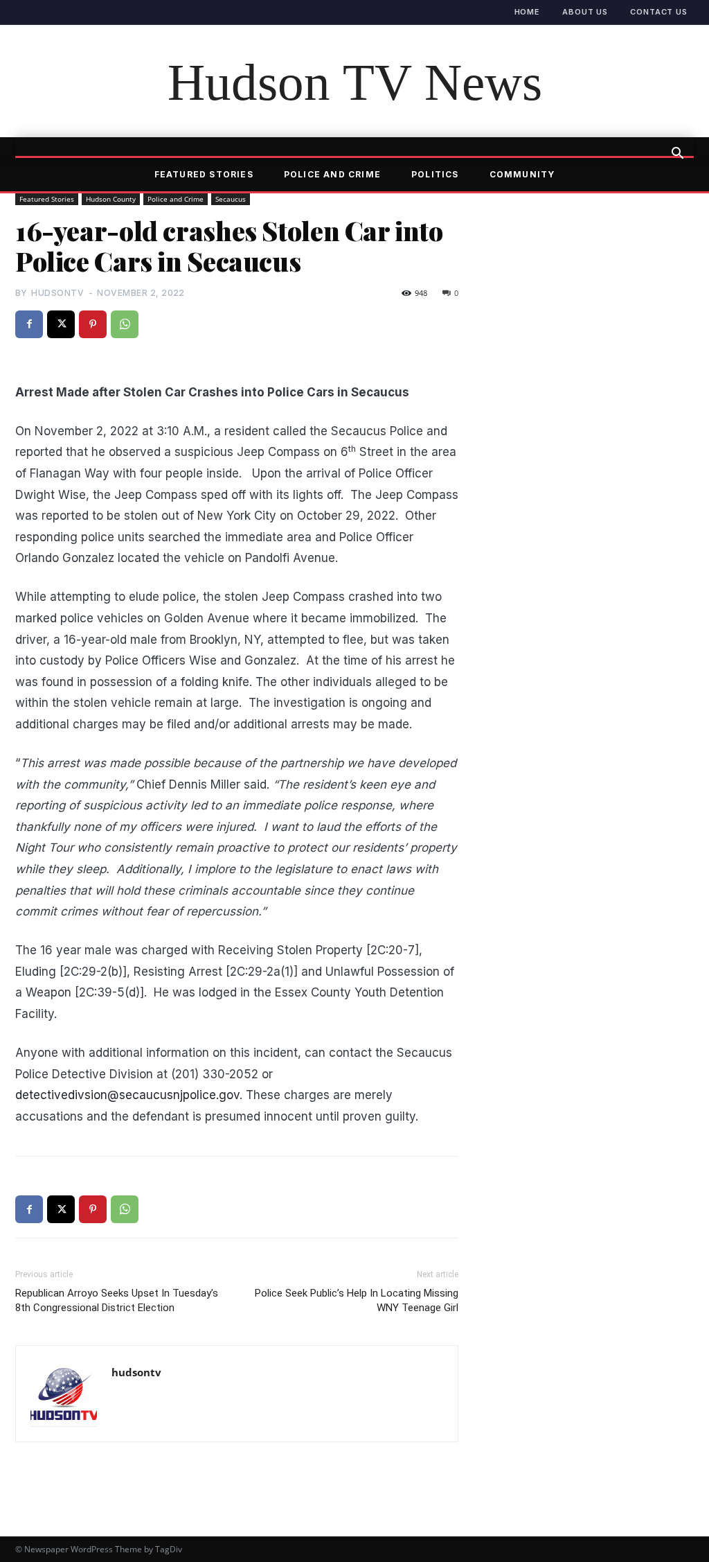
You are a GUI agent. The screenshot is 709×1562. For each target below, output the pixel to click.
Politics (435, 174)
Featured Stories (203, 174)
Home (527, 12)
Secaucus (230, 199)
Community (522, 174)
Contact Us (659, 12)
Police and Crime (332, 174)
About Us (585, 12)
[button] (677, 154)
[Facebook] (29, 324)
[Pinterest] (93, 324)
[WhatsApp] (124, 324)
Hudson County (111, 199)
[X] (61, 324)
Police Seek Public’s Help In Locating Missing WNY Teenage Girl (356, 1300)
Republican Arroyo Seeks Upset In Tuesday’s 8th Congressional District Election (116, 1300)
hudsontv (57, 293)
